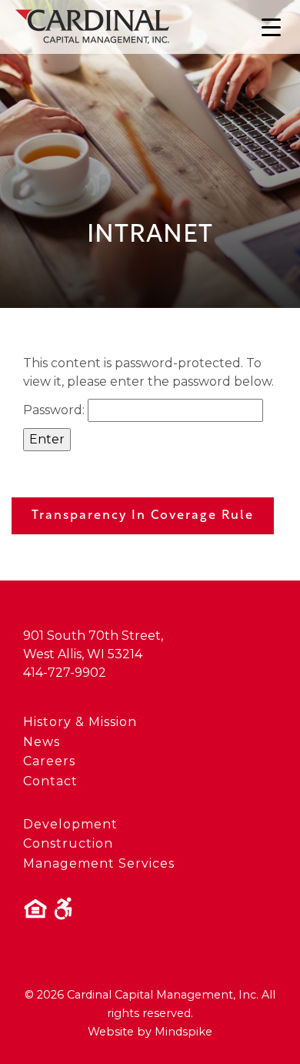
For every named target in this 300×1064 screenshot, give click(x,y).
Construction (68, 843)
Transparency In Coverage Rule (143, 516)
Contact (50, 781)
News (41, 741)
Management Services (99, 863)
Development (70, 824)
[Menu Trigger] (271, 27)
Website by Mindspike (150, 1032)
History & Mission (80, 721)
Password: (55, 410)
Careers (49, 761)
